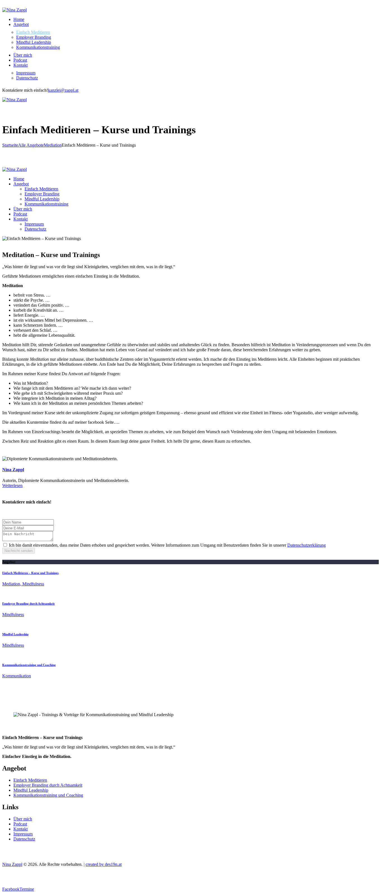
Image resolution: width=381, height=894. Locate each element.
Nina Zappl (13, 469)
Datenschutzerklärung (306, 545)
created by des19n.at (104, 864)
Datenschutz (24, 839)
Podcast (20, 824)
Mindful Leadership (15, 634)
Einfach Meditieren (30, 780)
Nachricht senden (18, 551)
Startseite (10, 145)
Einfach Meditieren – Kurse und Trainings (30, 573)
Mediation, (12, 584)
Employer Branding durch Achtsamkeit (28, 603)
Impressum (23, 834)
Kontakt (20, 829)
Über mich (22, 819)
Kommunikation (16, 675)
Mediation (53, 145)
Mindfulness (33, 584)
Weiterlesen (12, 485)
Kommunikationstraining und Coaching (29, 665)
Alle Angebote (31, 145)
